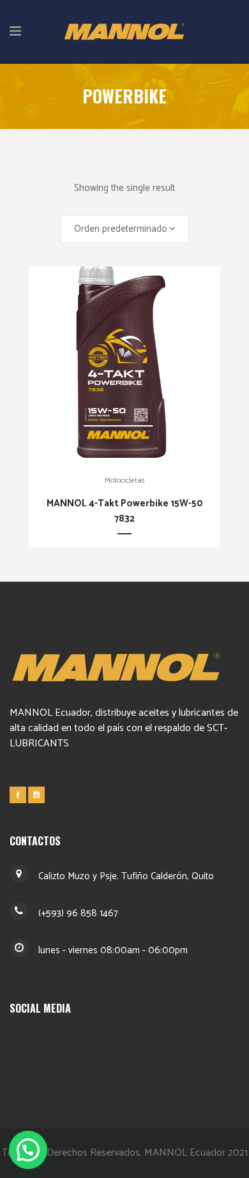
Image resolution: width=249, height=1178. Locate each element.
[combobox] (124, 229)
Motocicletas (125, 480)
